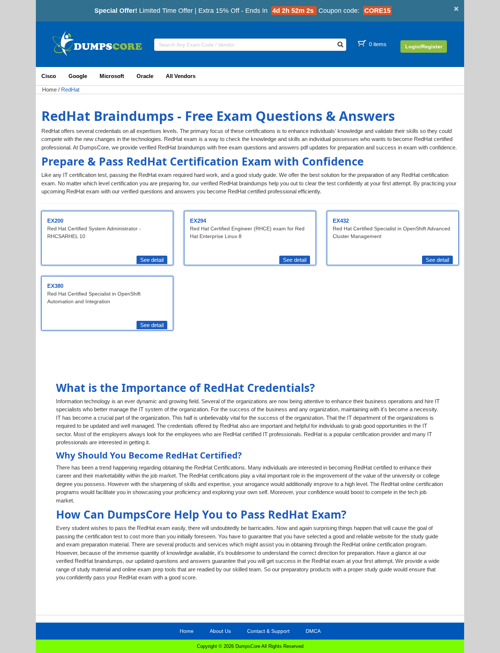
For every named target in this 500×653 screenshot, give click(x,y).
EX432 (341, 221)
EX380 (55, 286)
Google (77, 76)
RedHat (70, 89)
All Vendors (180, 76)
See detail (152, 260)
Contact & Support (268, 631)
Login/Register (423, 46)
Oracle (145, 76)
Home (49, 89)
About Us (220, 631)
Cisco (48, 76)
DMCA (313, 631)
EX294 (198, 221)
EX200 (55, 221)
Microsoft (112, 76)
